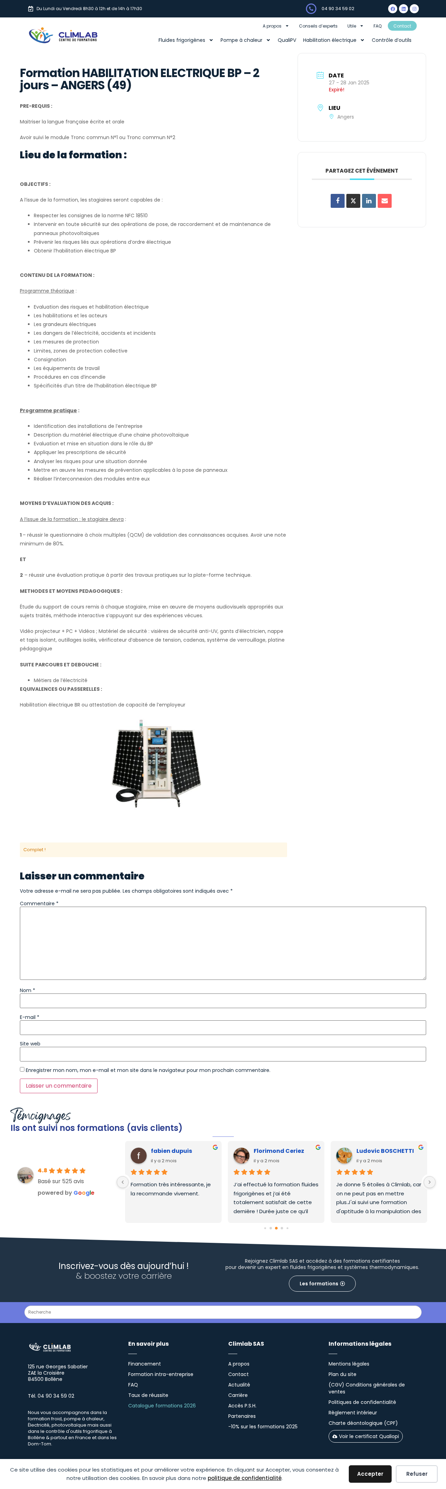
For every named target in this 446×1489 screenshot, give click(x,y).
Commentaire (39, 903)
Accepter (370, 1473)
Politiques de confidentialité (362, 1402)
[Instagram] (414, 8)
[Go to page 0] (265, 1228)
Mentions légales (349, 1363)
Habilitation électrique (329, 40)
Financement (144, 1363)
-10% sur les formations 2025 (263, 1426)
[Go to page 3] (281, 1228)
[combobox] (223, 1312)
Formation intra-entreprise (160, 1374)
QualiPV (287, 40)
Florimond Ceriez (279, 1151)
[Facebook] (392, 8)
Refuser (417, 1473)
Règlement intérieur (353, 1412)
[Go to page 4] (287, 1228)
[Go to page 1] (270, 1228)
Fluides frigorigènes (182, 40)
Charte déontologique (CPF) (363, 1423)
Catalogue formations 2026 (162, 1405)
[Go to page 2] (276, 1228)
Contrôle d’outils (392, 40)
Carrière (238, 1395)
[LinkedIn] (369, 201)
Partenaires (242, 1416)
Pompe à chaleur (241, 40)
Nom (27, 990)
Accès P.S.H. (242, 1405)
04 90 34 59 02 (338, 8)
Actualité (239, 1384)
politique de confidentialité (245, 1478)
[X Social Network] (353, 201)
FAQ (378, 26)
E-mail (29, 1017)
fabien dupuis (171, 1151)
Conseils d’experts (318, 26)
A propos (272, 26)
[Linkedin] (403, 8)
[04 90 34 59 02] (311, 8)
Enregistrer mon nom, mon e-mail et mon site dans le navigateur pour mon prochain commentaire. (148, 1070)
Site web (30, 1043)
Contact (402, 26)
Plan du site (342, 1374)
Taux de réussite (148, 1395)
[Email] (385, 201)
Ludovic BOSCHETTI (385, 1151)
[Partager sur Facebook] (338, 201)
